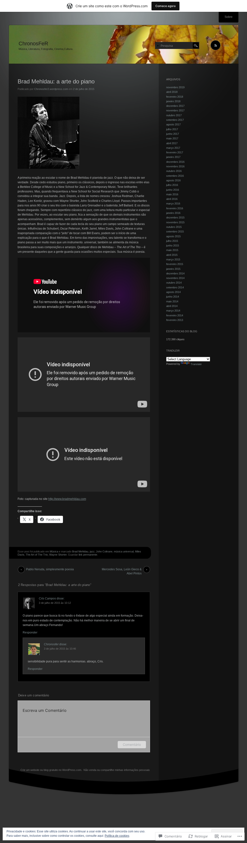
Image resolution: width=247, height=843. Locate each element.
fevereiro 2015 (174, 264)
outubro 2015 (174, 226)
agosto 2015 (173, 236)
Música (54, 551)
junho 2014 (172, 296)
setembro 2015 (175, 231)
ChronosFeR (33, 44)
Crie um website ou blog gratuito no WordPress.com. (51, 769)
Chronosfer (51, 644)
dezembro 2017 (175, 105)
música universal (124, 551)
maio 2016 (172, 194)
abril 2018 (172, 91)
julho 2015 (172, 240)
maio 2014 (172, 301)
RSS (226, 45)
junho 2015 (172, 245)
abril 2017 (172, 143)
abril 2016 (172, 198)
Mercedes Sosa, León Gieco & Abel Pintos (122, 570)
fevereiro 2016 (174, 208)
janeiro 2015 (173, 268)
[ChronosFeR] (123, 44)
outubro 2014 (174, 282)
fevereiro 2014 (174, 315)
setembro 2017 (175, 119)
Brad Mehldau (80, 551)
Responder (30, 632)
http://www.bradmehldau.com (67, 499)
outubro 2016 (174, 171)
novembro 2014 (175, 278)
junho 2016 (172, 189)
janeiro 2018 (173, 101)
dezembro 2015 (175, 217)
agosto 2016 (173, 180)
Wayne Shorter (58, 554)
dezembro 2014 (175, 273)
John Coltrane (104, 551)
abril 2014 (172, 306)
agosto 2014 (173, 292)
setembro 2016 (175, 175)
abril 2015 (172, 254)
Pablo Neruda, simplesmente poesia (50, 569)
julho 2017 (172, 129)
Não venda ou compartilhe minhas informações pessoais (116, 769)
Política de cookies (117, 835)
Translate (196, 364)
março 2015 (173, 259)
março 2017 (173, 147)
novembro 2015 (175, 222)
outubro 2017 (174, 115)
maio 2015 (172, 250)
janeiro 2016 (173, 212)
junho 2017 (172, 133)
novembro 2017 (175, 110)
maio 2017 (172, 138)
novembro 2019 (175, 87)
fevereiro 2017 (174, 152)
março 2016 (173, 203)
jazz (92, 551)
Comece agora (165, 6)
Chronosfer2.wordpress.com (51, 89)
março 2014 (173, 310)
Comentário (132, 744)
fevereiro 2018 (174, 96)
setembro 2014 (175, 287)
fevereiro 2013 (174, 320)
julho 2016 (172, 185)
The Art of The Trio (37, 554)
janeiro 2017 (173, 157)
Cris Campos (47, 598)
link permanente (88, 554)
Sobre (229, 17)
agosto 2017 (173, 124)
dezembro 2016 (175, 161)
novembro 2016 (175, 166)
